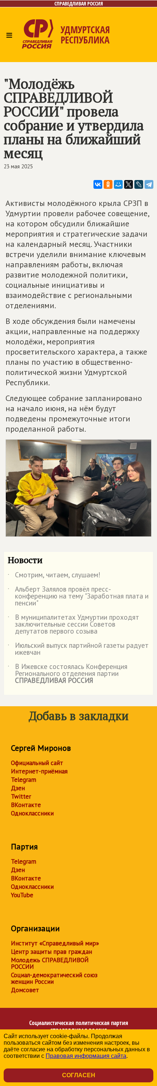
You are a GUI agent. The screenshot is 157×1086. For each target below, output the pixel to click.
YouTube (22, 895)
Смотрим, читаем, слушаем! (54, 576)
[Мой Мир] (118, 184)
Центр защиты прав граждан (51, 951)
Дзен (18, 788)
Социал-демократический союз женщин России (54, 978)
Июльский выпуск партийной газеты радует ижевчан (78, 649)
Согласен (78, 1075)
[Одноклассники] (108, 184)
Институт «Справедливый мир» (55, 943)
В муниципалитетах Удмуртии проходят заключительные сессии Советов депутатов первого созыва (73, 624)
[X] (128, 184)
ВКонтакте (26, 805)
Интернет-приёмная (39, 771)
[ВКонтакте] (97, 184)
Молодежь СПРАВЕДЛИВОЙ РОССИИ (50, 963)
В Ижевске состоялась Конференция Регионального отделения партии (67, 674)
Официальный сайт (37, 763)
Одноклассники (32, 813)
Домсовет (25, 990)
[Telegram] (149, 184)
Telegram (23, 779)
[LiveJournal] (138, 184)
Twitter (21, 796)
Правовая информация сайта (86, 1056)
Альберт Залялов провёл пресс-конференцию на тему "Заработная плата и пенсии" (78, 596)
